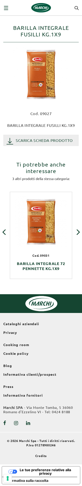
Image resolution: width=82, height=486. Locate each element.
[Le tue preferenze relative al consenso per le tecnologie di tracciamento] (7, 478)
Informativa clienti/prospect (29, 374)
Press (8, 387)
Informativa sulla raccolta (26, 480)
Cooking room (16, 345)
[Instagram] (16, 423)
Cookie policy (16, 353)
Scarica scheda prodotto (44, 140)
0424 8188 (61, 412)
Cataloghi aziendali (21, 324)
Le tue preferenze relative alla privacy (45, 472)
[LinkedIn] (28, 423)
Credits (41, 456)
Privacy (10, 333)
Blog (7, 366)
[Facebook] (4, 423)
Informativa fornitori (23, 395)
